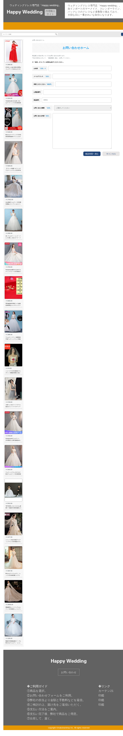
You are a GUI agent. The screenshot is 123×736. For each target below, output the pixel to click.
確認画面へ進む (92, 154)
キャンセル (111, 154)
